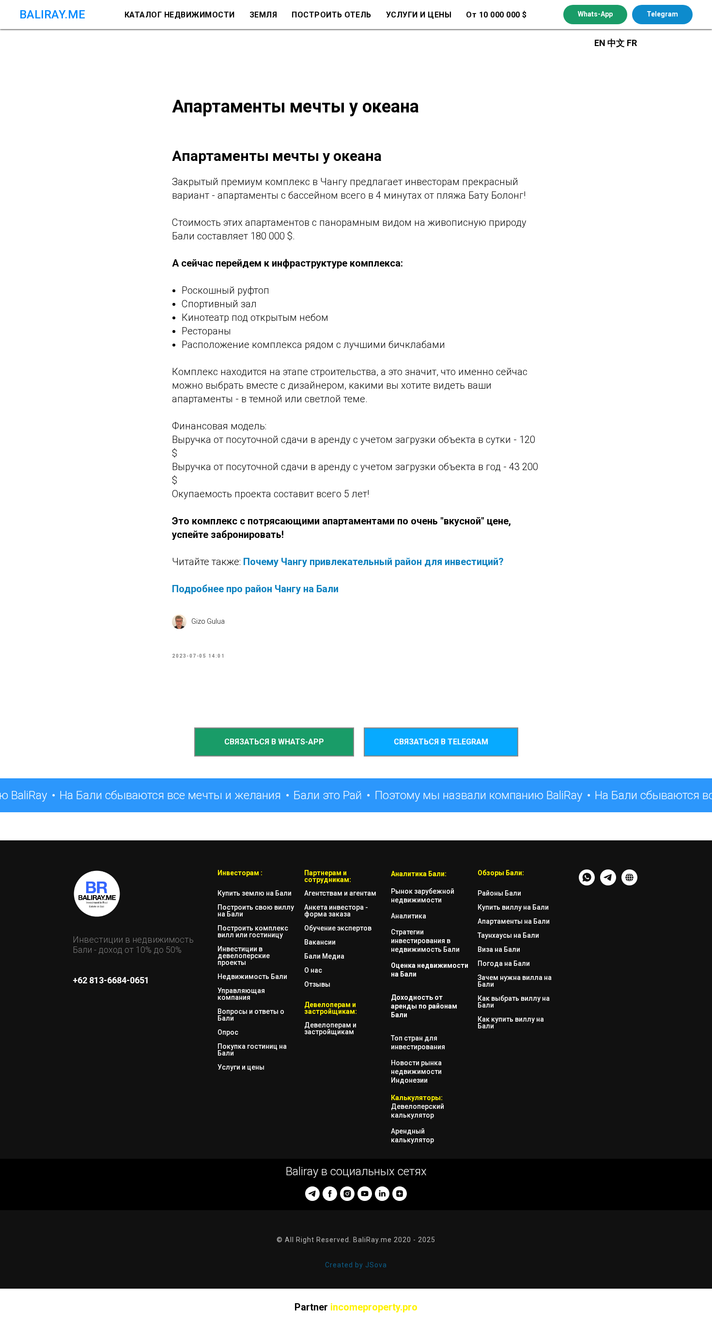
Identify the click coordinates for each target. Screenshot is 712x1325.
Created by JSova (356, 1265)
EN (599, 43)
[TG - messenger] (608, 883)
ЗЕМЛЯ (263, 14)
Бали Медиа (324, 956)
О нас (313, 970)
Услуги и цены (240, 1067)
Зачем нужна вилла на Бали (515, 981)
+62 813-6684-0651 (111, 980)
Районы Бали (499, 893)
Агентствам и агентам (340, 893)
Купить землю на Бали (254, 893)
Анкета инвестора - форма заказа (336, 910)
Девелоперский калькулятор (417, 1111)
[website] (629, 883)
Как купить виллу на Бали (511, 1022)
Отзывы (317, 984)
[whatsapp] (587, 883)
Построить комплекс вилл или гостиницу (252, 931)
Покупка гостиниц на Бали (252, 1050)
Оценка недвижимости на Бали (429, 970)
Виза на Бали (499, 949)
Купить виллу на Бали (513, 907)
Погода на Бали (504, 963)
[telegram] (312, 1193)
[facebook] (330, 1193)
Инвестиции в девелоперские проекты (243, 956)
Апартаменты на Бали (514, 921)
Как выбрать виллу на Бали (514, 1002)
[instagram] (347, 1193)
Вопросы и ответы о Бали (250, 1015)
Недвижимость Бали (252, 976)
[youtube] (364, 1193)
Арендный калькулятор (412, 1135)
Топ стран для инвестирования (418, 1042)
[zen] (399, 1193)
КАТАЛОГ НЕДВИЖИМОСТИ (179, 14)
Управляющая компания (241, 994)
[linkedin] (382, 1193)
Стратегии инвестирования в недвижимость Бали (425, 940)
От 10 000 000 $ (496, 14)
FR (632, 43)
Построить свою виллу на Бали (255, 910)
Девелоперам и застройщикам (330, 1028)
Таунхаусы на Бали (508, 935)
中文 (617, 43)
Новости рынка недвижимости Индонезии (416, 1071)
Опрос (227, 1032)
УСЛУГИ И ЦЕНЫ (419, 14)
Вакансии (320, 942)
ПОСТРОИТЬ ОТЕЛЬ (331, 14)
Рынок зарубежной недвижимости (422, 895)
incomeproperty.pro (374, 1307)
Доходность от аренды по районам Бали (424, 1006)
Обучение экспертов (337, 928)
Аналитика (408, 916)
